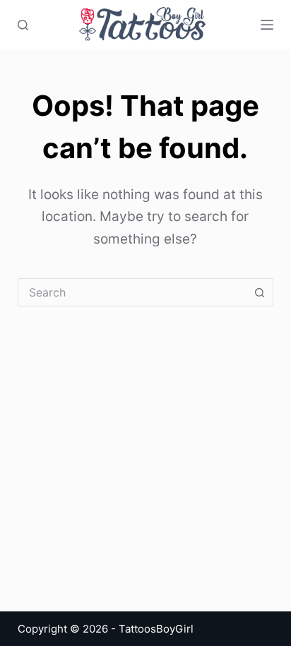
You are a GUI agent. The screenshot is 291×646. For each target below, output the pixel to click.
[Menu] (267, 24)
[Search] (23, 25)
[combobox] (132, 292)
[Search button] (259, 292)
